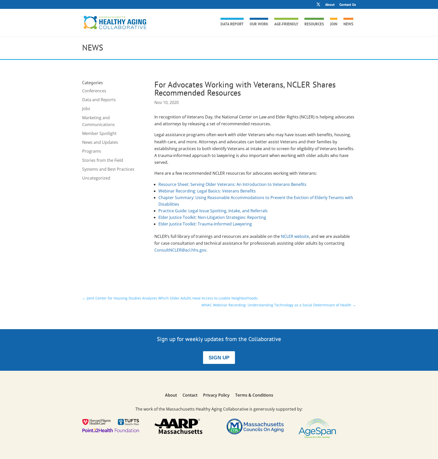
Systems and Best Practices (108, 169)
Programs (91, 151)
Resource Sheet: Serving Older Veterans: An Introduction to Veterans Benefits (232, 184)
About (330, 5)
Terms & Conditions (254, 395)
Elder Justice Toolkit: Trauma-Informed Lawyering (205, 224)
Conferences (94, 91)
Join (333, 24)
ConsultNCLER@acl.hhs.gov (180, 250)
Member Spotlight (99, 133)
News (348, 24)
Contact (189, 395)
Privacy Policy (216, 395)
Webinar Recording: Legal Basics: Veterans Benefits (207, 191)
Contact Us (347, 5)
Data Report (232, 24)
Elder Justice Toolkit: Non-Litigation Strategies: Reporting (212, 217)
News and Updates (100, 142)
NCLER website (295, 236)
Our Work (259, 24)
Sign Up (219, 357)
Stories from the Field (102, 160)
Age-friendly (286, 24)
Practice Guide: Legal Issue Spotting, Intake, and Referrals (213, 211)
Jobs (86, 108)
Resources (314, 24)
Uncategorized (96, 178)
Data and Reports (99, 99)
